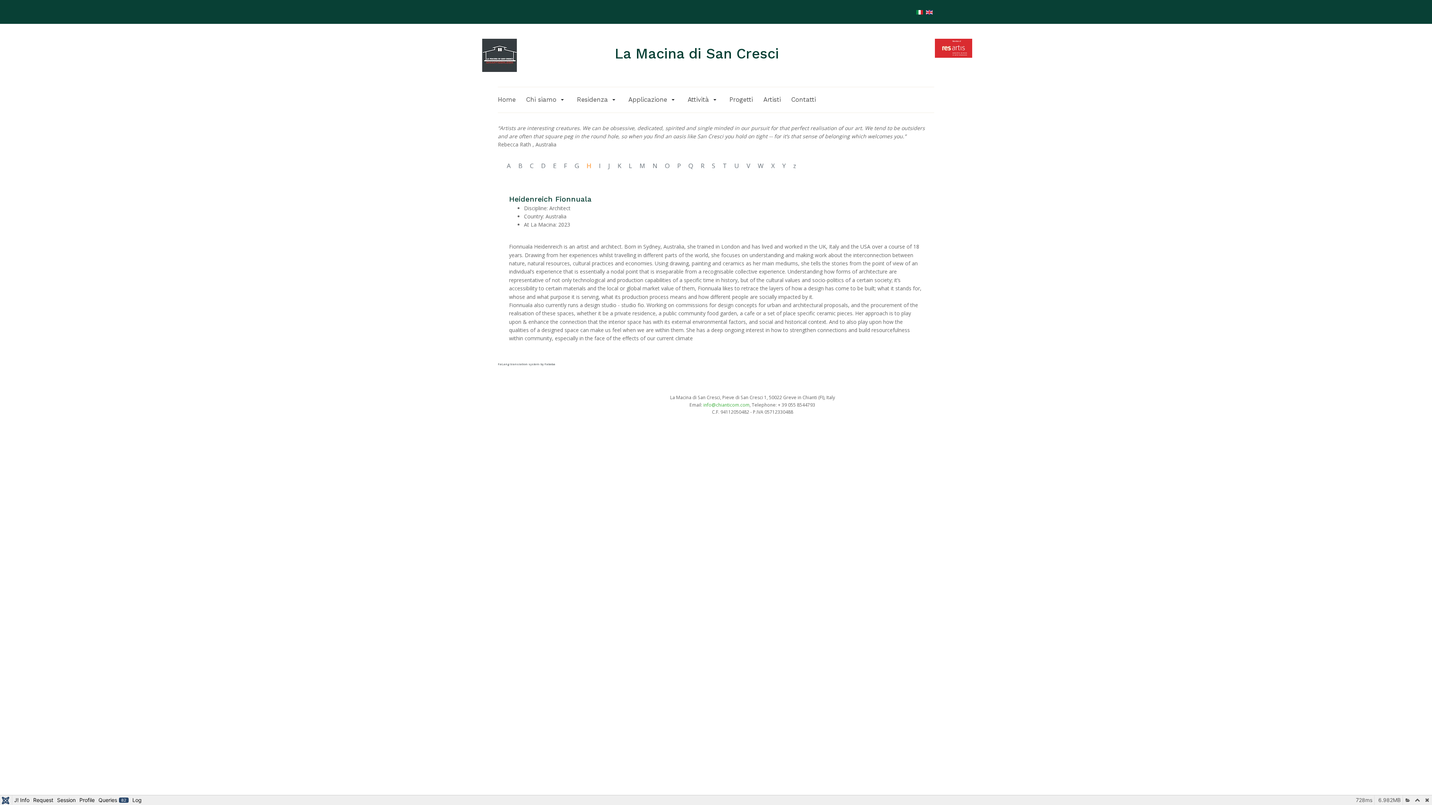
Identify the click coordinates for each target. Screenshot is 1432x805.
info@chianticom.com (726, 405)
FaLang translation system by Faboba (526, 364)
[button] (546, 99)
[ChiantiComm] (499, 54)
